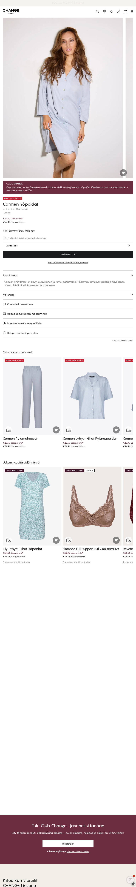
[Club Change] (111, 11)
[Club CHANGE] (118, 11)
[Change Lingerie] (11, 11)
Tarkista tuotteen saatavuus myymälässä (68, 262)
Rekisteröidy (68, 843)
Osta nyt (81, 3)
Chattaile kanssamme (20, 304)
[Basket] (125, 11)
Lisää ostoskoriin (68, 254)
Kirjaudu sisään (14, 187)
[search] (97, 11)
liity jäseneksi (32, 187)
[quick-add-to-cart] (8, 429)
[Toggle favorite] (123, 172)
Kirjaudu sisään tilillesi (78, 851)
